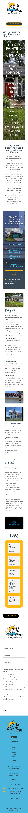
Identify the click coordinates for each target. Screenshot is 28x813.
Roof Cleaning (9, 375)
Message (6, 694)
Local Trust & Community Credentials (10, 461)
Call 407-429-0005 (14, 24)
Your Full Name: (8, 648)
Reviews (14, 754)
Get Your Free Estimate (14, 273)
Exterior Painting (10, 677)
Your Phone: (7, 662)
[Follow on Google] (15, 737)
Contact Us (14, 756)
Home (14, 747)
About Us (14, 750)
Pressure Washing (10, 361)
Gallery (14, 752)
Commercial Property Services (11, 438)
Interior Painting (10, 674)
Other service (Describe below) (14, 689)
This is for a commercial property (15, 687)
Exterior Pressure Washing (13, 679)
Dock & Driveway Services (13, 423)
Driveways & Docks (14, 775)
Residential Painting (14, 768)
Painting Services (10, 338)
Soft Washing (9, 682)
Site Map (17, 810)
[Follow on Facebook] (12, 737)
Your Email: (6, 655)
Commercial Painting (14, 766)
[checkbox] (3, 673)
